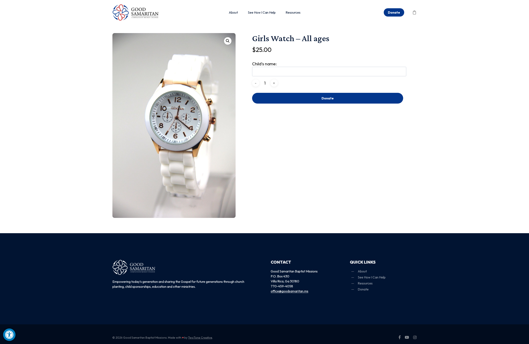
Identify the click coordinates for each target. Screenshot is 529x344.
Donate (328, 98)
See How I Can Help (372, 277)
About (362, 271)
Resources (365, 283)
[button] (9, 334)
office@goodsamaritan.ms (289, 291)
